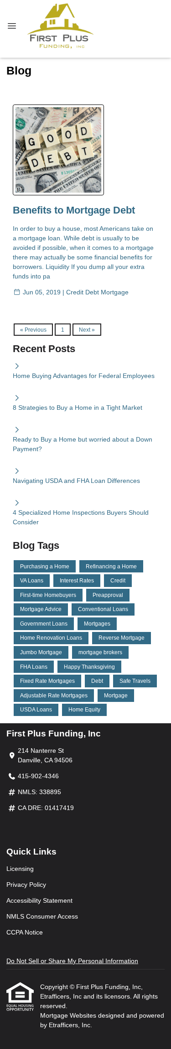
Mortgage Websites (69, 1015)
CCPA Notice (24, 932)
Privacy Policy (26, 884)
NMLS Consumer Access (42, 916)
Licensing (20, 868)
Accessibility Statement (39, 900)
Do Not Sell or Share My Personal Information (72, 960)
